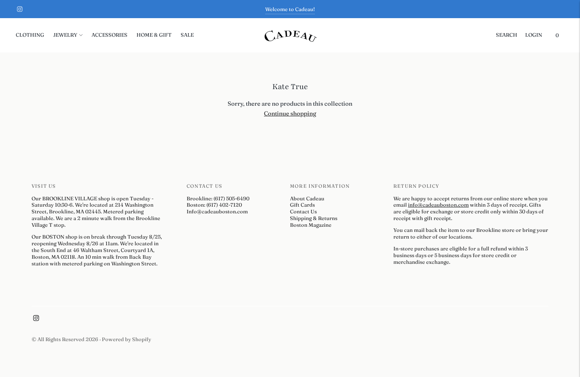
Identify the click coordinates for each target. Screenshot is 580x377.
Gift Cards (302, 205)
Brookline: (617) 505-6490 (218, 198)
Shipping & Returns (313, 218)
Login (533, 35)
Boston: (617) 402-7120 (214, 205)
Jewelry (65, 35)
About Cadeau (307, 198)
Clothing (30, 35)
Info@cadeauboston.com (217, 211)
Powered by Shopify (126, 339)
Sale (187, 35)
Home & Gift (154, 35)
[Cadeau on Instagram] (19, 9)
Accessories (109, 35)
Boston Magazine (310, 225)
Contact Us (303, 211)
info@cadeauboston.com (438, 205)
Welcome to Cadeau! (290, 9)
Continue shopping (290, 113)
